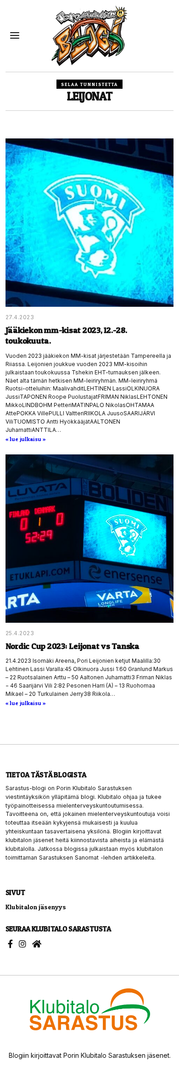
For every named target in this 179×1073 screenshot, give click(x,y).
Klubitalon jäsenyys (36, 907)
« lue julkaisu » (25, 439)
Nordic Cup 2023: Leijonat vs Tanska (73, 646)
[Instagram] (22, 943)
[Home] (37, 943)
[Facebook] (10, 943)
